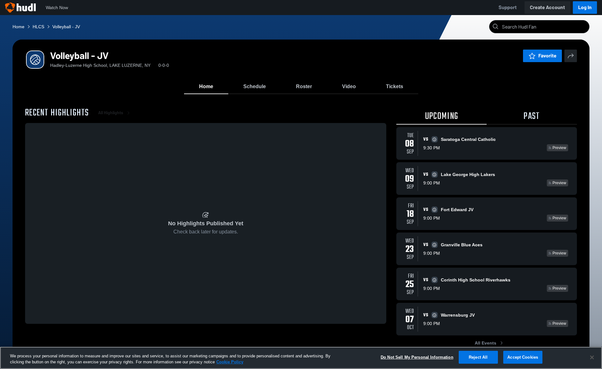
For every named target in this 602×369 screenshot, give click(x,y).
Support (508, 7)
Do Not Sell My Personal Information (417, 357)
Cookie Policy (229, 362)
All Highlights (110, 112)
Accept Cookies (522, 357)
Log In (585, 7)
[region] (301, 358)
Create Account (547, 7)
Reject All (478, 357)
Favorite (547, 55)
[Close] (592, 357)
